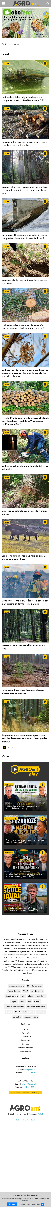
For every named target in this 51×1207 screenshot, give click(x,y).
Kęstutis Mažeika (12, 996)
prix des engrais (37, 991)
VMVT (25, 991)
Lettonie (37, 1001)
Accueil (16, 44)
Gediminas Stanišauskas (36, 1006)
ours (29, 1001)
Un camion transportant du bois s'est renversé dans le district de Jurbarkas (24, 143)
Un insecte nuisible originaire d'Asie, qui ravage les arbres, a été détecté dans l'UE (23, 98)
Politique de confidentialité (25, 1120)
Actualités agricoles (16, 986)
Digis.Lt (40, 1114)
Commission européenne (15, 1006)
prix (23, 996)
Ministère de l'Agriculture (24, 1012)
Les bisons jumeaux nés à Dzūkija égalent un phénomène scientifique (24, 557)
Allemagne (41, 1012)
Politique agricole (25, 1033)
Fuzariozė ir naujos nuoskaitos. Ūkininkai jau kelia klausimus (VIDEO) (25, 841)
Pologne (30, 996)
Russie (22, 1001)
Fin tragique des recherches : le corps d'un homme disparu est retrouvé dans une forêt (23, 326)
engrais (13, 1001)
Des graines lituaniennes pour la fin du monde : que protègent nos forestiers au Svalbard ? (25, 236)
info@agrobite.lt (29, 1069)
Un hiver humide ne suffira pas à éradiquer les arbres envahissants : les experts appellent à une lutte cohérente (25, 372)
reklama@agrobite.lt (29, 1084)
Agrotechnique (25, 1036)
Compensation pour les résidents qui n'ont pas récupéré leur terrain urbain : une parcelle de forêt (25, 190)
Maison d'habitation (25, 1047)
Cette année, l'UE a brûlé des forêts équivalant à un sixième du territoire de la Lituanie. (25, 602)
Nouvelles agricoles (34, 986)
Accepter (12, 1204)
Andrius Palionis (14, 991)
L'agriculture (25, 1040)
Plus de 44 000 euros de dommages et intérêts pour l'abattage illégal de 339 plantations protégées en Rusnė (25, 420)
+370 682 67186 (29, 1072)
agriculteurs (41, 996)
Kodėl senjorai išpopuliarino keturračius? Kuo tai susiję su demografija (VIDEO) (25, 875)
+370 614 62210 (29, 1087)
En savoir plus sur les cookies (29, 1204)
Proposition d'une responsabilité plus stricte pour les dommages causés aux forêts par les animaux (24, 738)
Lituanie (25, 1029)
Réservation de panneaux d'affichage (25, 1092)
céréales (9, 1012)
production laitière (31, 1017)
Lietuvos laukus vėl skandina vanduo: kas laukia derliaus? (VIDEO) (23, 807)
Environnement (25, 1051)
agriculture (17, 1017)
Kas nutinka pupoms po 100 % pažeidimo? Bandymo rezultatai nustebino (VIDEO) (24, 909)
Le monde (25, 1044)
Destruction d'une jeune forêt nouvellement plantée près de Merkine (23, 692)
